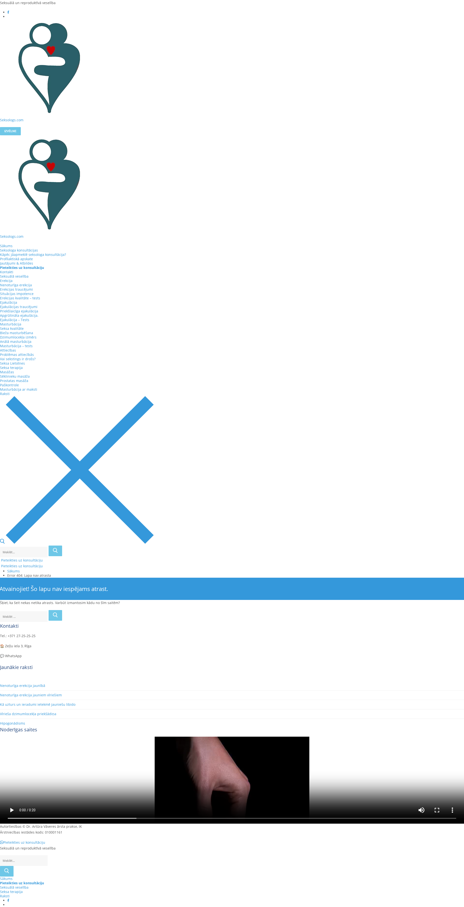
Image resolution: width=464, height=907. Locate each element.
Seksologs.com (11, 120)
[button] (22, 842)
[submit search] (55, 551)
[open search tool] (77, 542)
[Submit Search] (7, 871)
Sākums (13, 571)
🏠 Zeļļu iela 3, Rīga (15, 646)
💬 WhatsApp (11, 656)
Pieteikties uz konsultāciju (21, 560)
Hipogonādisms (12, 723)
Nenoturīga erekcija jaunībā (22, 685)
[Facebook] (8, 12)
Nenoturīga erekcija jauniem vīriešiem (31, 695)
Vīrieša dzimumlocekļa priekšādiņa (28, 714)
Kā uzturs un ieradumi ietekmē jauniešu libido (37, 704)
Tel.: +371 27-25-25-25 (18, 635)
